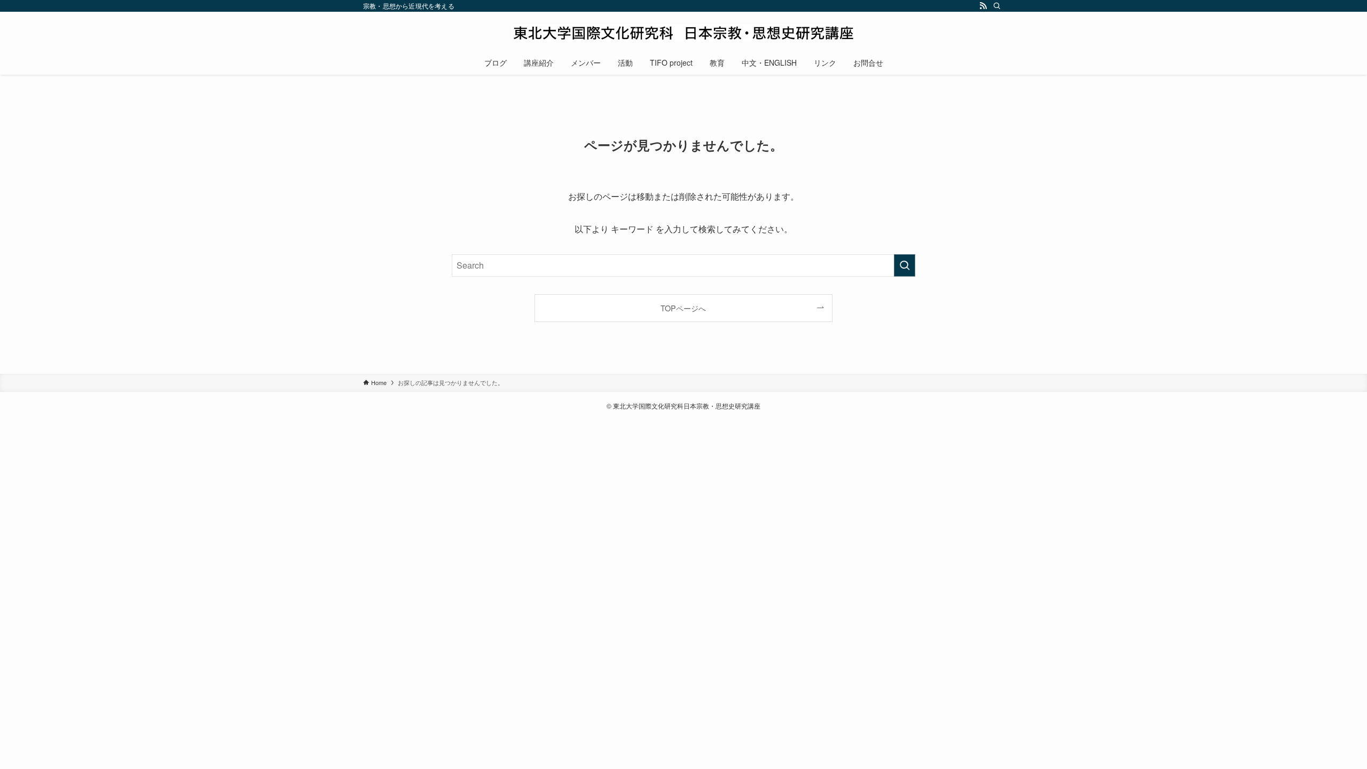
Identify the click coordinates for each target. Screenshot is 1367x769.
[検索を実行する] (904, 265)
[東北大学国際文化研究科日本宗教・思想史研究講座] (683, 33)
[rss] (983, 6)
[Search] (997, 6)
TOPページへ (683, 307)
